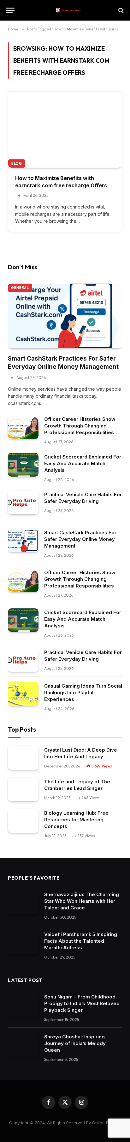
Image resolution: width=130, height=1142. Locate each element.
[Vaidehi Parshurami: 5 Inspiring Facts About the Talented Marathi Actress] (23, 942)
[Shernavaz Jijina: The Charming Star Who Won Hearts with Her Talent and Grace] (23, 902)
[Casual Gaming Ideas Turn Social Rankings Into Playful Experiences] (23, 694)
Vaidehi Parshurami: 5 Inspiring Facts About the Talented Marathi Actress (80, 941)
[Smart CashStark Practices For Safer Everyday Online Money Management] (65, 316)
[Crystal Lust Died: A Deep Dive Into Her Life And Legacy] (23, 758)
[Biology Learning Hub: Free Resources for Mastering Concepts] (23, 821)
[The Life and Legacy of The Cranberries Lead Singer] (23, 789)
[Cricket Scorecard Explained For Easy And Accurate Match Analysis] (23, 465)
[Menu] (10, 10)
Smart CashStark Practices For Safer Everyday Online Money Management (80, 539)
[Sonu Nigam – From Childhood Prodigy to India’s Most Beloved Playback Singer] (23, 1005)
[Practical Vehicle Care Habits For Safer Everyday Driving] (23, 502)
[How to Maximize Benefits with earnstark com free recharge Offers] (65, 130)
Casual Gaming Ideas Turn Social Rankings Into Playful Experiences (83, 692)
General (20, 288)
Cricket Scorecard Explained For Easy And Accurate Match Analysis (82, 463)
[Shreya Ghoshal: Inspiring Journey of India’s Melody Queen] (23, 1044)
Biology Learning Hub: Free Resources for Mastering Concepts (76, 819)
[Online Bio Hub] (68, 10)
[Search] (120, 10)
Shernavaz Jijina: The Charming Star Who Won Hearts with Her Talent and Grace (81, 901)
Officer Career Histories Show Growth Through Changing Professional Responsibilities (79, 425)
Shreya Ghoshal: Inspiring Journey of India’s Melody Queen (75, 1043)
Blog (16, 163)
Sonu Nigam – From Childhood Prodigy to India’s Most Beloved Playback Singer (82, 1003)
